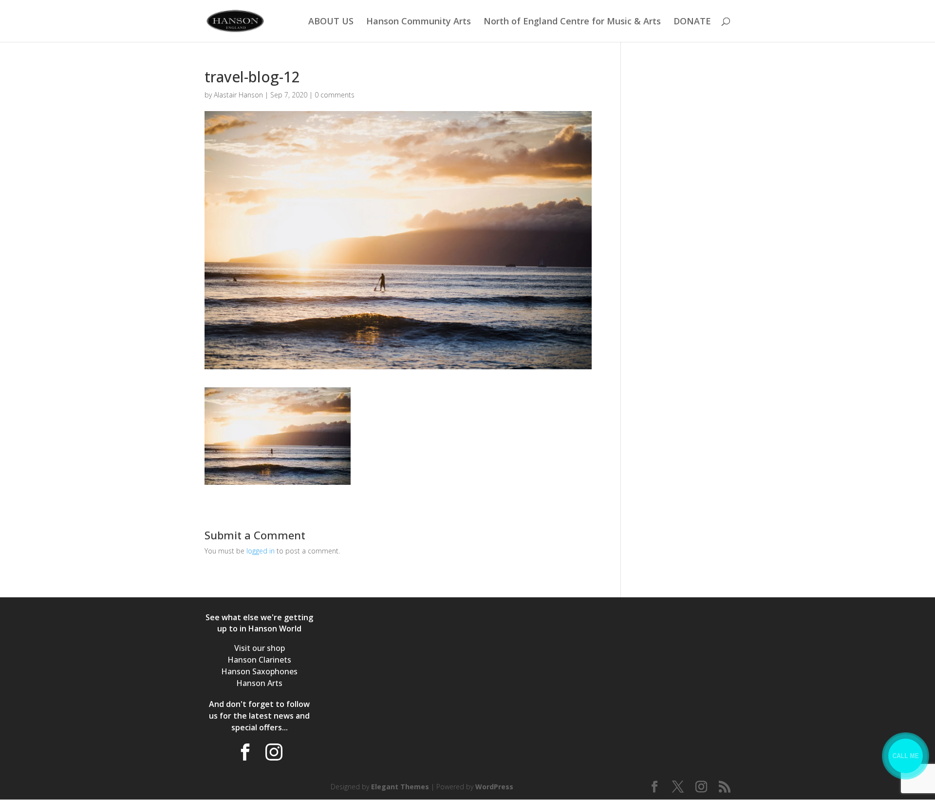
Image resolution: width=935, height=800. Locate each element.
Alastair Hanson (238, 94)
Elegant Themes (400, 786)
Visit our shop (259, 648)
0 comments (335, 94)
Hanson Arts (259, 683)
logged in (260, 550)
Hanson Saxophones (259, 671)
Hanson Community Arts (418, 22)
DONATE (692, 22)
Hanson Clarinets (259, 659)
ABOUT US (331, 22)
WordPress (494, 786)
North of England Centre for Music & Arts (572, 22)
